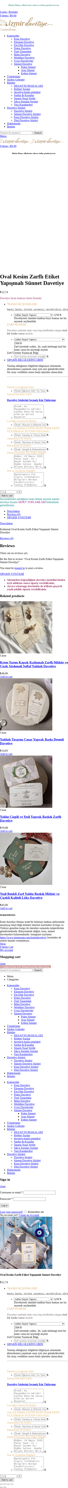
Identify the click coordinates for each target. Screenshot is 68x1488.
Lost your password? (11, 1211)
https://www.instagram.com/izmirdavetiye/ (23, 937)
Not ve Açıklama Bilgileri (21, 470)
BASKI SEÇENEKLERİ (22, 304)
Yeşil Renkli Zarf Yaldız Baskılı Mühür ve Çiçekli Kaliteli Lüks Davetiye (29, 895)
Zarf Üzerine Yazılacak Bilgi (22, 352)
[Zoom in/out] (11, 1484)
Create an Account (29, 1215)
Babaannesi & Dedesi (19, 445)
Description (13, 511)
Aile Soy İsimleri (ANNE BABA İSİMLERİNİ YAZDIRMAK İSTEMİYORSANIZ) (33, 430)
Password (6, 1198)
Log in (4, 1205)
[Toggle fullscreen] (8, 1484)
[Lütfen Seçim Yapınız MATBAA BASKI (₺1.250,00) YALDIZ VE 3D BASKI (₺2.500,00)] (33, 314)
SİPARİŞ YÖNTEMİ (19, 517)
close (3, 963)
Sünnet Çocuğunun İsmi (20, 387)
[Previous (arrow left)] (1, 1487)
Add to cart (7, 495)
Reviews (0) (13, 514)
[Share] (4, 1484)
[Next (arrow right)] (4, 1487)
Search (37, 133)
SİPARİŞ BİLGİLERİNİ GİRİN (25, 359)
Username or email (11, 1192)
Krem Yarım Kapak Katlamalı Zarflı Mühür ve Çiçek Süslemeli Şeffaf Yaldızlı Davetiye (34, 664)
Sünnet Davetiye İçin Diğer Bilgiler (26, 452)
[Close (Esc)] (1, 1484)
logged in (19, 568)
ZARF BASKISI (16, 324)
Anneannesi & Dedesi (19, 438)
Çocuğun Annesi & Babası (21, 421)
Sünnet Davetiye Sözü (19, 394)
